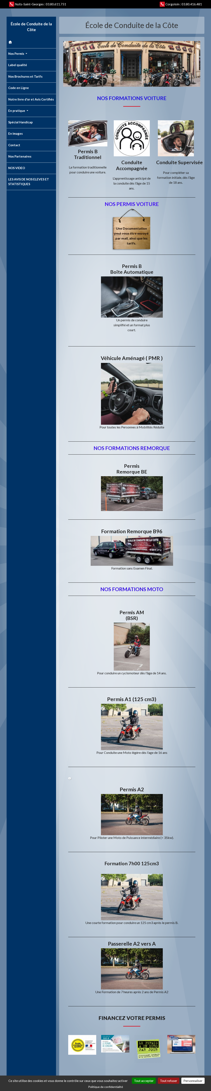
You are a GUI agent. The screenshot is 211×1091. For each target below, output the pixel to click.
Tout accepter (144, 1081)
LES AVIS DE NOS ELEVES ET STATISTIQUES (28, 181)
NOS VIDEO (16, 168)
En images (15, 133)
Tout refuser (168, 1081)
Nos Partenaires (19, 156)
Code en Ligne (18, 88)
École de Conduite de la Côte (31, 26)
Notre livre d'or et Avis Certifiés (31, 99)
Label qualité (17, 65)
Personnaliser (193, 1081)
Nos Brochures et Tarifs (25, 76)
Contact (14, 145)
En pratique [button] (17, 110)
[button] (69, 778)
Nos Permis (16, 53)
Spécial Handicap (20, 122)
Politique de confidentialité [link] (105, 1087)
